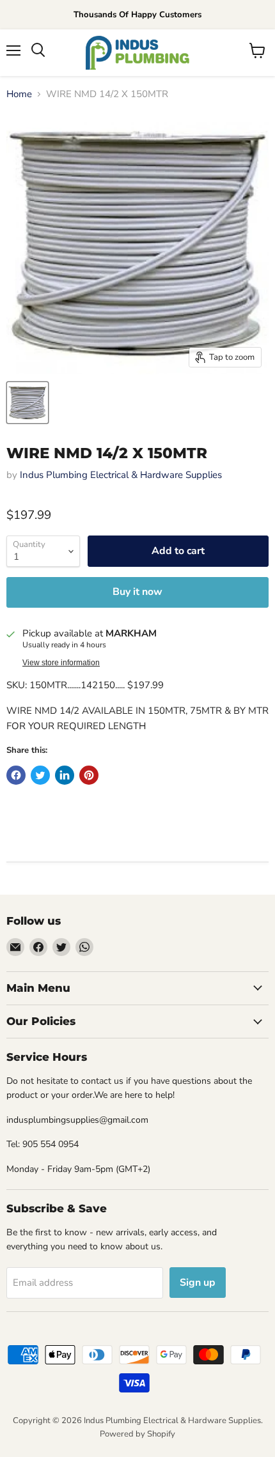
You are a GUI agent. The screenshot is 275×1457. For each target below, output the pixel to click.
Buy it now (137, 592)
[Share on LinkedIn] (64, 775)
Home (19, 94)
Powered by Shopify (137, 1434)
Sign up (198, 1283)
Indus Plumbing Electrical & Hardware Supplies (121, 474)
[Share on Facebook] (16, 775)
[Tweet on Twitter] (40, 775)
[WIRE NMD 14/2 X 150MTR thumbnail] (27, 402)
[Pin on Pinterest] (88, 775)
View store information (61, 662)
